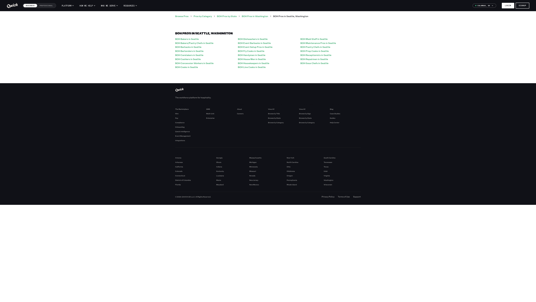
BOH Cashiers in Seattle (188, 59)
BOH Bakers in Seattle (187, 38)
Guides (332, 118)
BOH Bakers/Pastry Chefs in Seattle (194, 43)
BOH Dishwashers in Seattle (253, 38)
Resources (129, 5)
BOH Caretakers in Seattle (189, 55)
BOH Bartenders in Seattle (189, 50)
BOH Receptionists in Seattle (315, 55)
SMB (208, 109)
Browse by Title (274, 113)
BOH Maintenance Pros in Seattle (318, 43)
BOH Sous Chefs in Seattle (314, 63)
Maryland (220, 184)
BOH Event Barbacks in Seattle (254, 43)
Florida (178, 184)
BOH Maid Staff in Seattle (314, 38)
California (179, 167)
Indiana (219, 167)
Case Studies (335, 113)
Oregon (290, 175)
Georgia (219, 158)
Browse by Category (276, 122)
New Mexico (254, 184)
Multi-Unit (210, 113)
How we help (86, 5)
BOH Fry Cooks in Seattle (251, 50)
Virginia (327, 175)
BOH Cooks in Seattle (186, 67)
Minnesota (253, 167)
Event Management (183, 136)
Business (30, 5)
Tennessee (328, 162)
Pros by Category (203, 16)
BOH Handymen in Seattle (251, 55)
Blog (331, 109)
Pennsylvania (292, 180)
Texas (326, 167)
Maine (218, 180)
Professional (46, 5)
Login (508, 5)
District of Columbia (183, 180)
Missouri (252, 171)
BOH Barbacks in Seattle (188, 46)
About (239, 109)
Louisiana (220, 175)
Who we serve (108, 5)
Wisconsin (328, 184)
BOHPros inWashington (255, 16)
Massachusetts (255, 158)
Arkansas (179, 162)
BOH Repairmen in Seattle (314, 59)
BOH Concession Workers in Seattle (194, 63)
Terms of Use (344, 196)
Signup (522, 5)
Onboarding (180, 127)
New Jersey (253, 180)
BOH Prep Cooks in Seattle (314, 50)
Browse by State (274, 118)
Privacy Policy (328, 196)
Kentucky (220, 171)
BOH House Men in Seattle (252, 59)
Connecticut (180, 175)
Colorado (178, 171)
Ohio (288, 167)
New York (290, 158)
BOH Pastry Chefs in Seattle (315, 46)
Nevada (252, 175)
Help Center (334, 122)
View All (271, 109)
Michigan (253, 162)
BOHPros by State (227, 16)
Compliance (180, 122)
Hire (177, 113)
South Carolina (329, 158)
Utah (326, 171)
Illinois (218, 162)
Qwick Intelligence (182, 131)
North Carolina (292, 162)
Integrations (180, 140)
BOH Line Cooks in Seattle (252, 67)
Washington (328, 180)
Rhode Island (292, 184)
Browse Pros (182, 16)
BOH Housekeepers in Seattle (253, 63)
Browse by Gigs (305, 113)
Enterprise (210, 118)
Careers (240, 113)
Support (357, 196)
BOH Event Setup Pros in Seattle (255, 46)
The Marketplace (182, 109)
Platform (66, 5)
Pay (176, 118)
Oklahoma (291, 171)
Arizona (178, 158)
